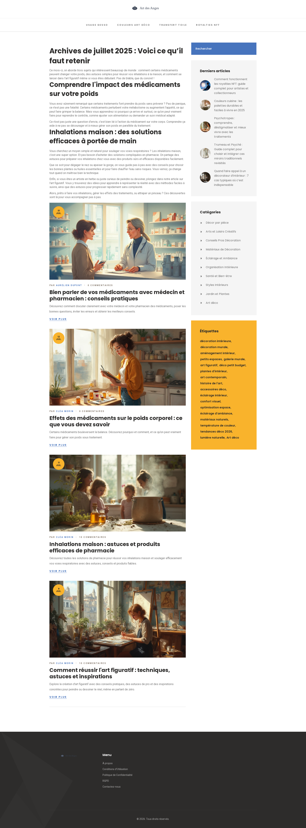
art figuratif (208, 365)
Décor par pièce (217, 223)
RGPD (106, 780)
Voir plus (58, 319)
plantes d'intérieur (213, 371)
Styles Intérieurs (216, 285)
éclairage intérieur (213, 395)
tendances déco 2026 (216, 432)
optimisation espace (215, 407)
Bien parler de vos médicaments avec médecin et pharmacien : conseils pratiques (117, 295)
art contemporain (213, 377)
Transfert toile (173, 25)
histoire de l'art (211, 383)
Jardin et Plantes (217, 294)
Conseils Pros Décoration (223, 240)
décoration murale (214, 347)
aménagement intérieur (217, 353)
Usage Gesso (97, 25)
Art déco (211, 303)
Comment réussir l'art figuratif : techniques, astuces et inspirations (109, 673)
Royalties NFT (208, 25)
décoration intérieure (215, 341)
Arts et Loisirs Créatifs (220, 231)
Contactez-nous (112, 786)
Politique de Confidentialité (117, 775)
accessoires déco (213, 389)
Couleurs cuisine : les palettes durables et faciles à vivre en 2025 (229, 105)
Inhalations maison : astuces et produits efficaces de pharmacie (104, 547)
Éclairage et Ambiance (221, 258)
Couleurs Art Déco (133, 25)
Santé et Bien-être (218, 276)
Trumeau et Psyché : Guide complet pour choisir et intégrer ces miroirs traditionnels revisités (229, 154)
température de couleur (217, 425)
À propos (108, 763)
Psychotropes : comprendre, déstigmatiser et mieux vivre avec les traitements (230, 127)
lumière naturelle (212, 438)
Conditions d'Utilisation (115, 769)
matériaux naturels (214, 419)
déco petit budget (232, 365)
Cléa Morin (65, 411)
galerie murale (234, 359)
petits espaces (211, 359)
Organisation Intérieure (221, 267)
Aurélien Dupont (69, 285)
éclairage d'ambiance (216, 413)
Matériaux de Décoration (222, 249)
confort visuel (210, 401)
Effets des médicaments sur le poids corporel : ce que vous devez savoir (115, 421)
